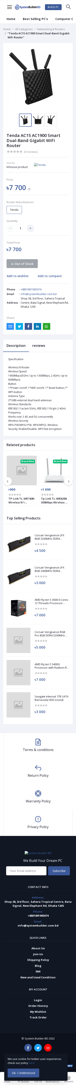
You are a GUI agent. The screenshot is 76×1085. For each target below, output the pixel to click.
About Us (38, 948)
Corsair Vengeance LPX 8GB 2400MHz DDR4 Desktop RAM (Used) (49, 569)
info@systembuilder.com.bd (39, 294)
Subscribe (59, 871)
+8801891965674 (31, 289)
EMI (38, 971)
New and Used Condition (38, 977)
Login (38, 1000)
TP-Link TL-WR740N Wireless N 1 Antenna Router (21, 500)
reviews (38, 345)
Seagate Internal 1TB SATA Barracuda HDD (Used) (51, 698)
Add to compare (50, 276)
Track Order (38, 1017)
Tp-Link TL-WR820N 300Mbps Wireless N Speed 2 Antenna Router (54, 500)
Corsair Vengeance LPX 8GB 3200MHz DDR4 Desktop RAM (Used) (49, 537)
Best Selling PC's (35, 19)
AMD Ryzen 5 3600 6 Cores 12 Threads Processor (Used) (51, 601)
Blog (38, 966)
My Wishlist (38, 1012)
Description (16, 345)
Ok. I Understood (23, 1073)
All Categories (24, 29)
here (32, 1063)
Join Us (38, 954)
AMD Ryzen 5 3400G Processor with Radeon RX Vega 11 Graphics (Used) (51, 666)
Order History (38, 1006)
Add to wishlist (18, 276)
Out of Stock (24, 264)
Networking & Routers (51, 29)
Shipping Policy (38, 960)
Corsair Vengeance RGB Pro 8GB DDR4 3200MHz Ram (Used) (50, 633)
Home (11, 19)
